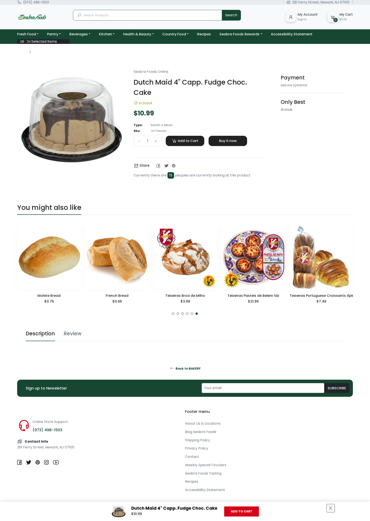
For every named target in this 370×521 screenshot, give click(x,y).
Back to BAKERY (188, 369)
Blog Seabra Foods (200, 431)
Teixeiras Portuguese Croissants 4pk (321, 295)
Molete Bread (49, 295)
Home (21, 51)
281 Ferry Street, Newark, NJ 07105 (320, 2)
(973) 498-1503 (36, 2)
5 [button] (192, 313)
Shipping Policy (197, 440)
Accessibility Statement (205, 489)
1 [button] (173, 313)
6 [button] (196, 313)
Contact (192, 456)
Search (231, 15)
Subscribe (337, 388)
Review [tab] (73, 333)
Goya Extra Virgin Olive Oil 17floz (53, 498)
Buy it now (228, 140)
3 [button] (182, 313)
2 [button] (178, 313)
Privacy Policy (196, 448)
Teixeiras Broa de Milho (185, 295)
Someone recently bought (48, 494)
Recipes (191, 481)
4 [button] (187, 313)
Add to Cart (241, 511)
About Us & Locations (203, 423)
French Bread (117, 295)
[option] (49, 270)
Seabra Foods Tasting (203, 473)
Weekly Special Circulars (205, 465)
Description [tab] (40, 333)
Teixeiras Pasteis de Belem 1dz (253, 295)
